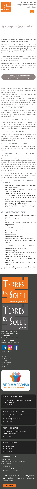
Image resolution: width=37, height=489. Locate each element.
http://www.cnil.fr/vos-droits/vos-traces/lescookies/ (17, 269)
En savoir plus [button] (8, 481)
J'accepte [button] (9, 485)
